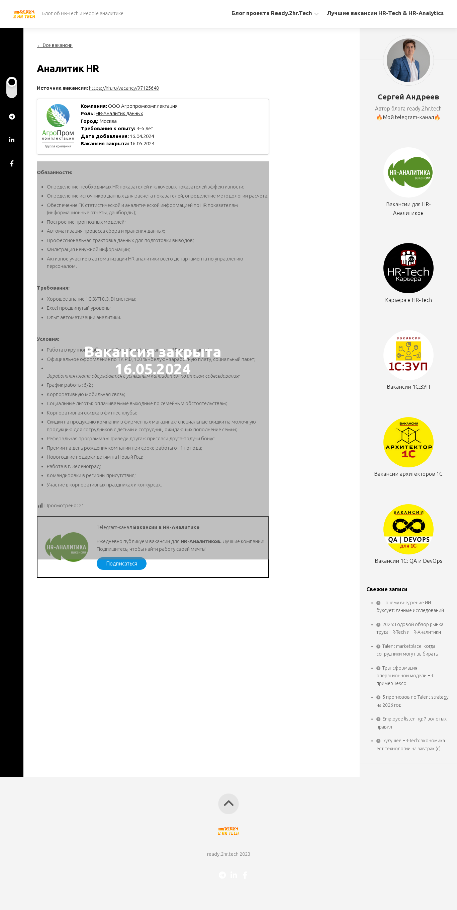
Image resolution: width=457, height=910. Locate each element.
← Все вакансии (55, 45)
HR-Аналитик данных (119, 113)
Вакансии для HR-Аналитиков (408, 208)
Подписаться (121, 563)
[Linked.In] (11, 140)
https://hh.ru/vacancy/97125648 (124, 88)
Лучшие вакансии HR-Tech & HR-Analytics (385, 13)
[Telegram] (11, 116)
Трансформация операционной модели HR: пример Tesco (405, 675)
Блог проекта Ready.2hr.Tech (272, 13)
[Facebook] (11, 163)
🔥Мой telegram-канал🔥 (408, 117)
